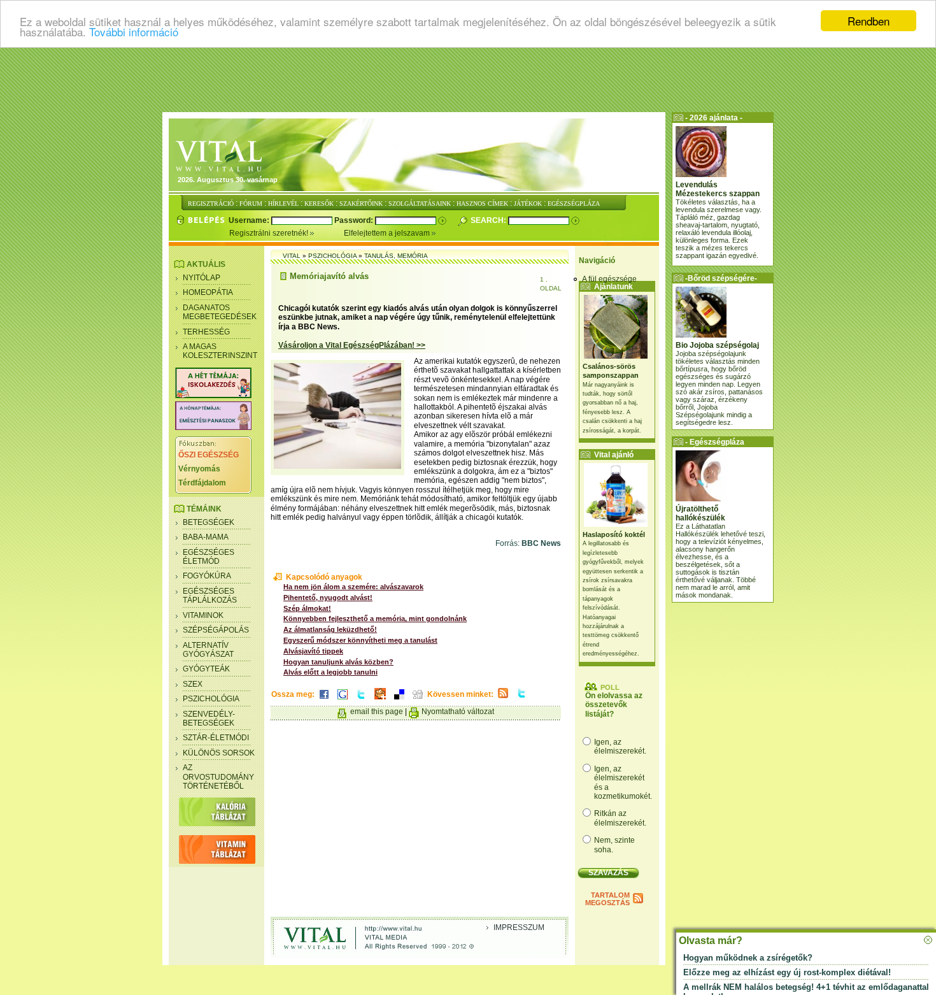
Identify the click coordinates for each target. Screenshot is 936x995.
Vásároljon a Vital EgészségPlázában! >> (351, 345)
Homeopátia (208, 292)
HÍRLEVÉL (283, 203)
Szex (192, 684)
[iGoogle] (342, 700)
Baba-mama (206, 537)
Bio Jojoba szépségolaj (717, 345)
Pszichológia (211, 698)
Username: (250, 220)
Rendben (868, 21)
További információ (133, 32)
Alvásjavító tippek (313, 651)
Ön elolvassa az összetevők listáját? (613, 705)
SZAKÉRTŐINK (361, 203)
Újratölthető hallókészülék (700, 513)
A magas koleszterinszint (220, 351)
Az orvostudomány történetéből (218, 777)
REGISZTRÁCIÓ (211, 203)
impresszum (518, 927)
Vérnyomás (199, 468)
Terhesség (206, 331)
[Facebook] (324, 700)
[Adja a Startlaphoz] (380, 700)
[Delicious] (399, 700)
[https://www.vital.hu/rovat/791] (213, 395)
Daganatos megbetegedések (220, 312)
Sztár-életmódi (216, 737)
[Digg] (417, 700)
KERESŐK (319, 203)
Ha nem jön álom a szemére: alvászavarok (353, 587)
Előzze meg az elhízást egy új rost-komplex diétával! (787, 972)
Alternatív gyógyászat (208, 650)
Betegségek (208, 522)
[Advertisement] (468, 79)
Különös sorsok (219, 752)
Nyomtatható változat (458, 711)
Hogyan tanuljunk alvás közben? (338, 662)
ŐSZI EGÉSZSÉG (208, 454)
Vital (292, 255)
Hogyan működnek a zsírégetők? (747, 958)
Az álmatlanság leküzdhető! (330, 629)
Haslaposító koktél (614, 534)
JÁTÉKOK (528, 203)
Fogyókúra (207, 575)
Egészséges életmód (208, 557)
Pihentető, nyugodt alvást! (327, 597)
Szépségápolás (216, 630)
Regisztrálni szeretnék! (269, 233)
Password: (354, 220)
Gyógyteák (206, 668)
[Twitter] (361, 700)
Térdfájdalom (202, 482)
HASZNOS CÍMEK (482, 203)
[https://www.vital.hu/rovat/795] (213, 427)
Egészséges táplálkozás (210, 596)
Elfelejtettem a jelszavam (388, 233)
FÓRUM (250, 203)
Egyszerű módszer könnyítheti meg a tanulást (360, 640)
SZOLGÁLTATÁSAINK (419, 203)
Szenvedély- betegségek (209, 718)
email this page (376, 711)
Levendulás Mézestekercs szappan (718, 189)
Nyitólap (201, 277)
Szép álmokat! (307, 608)
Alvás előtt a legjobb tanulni (330, 672)
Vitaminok (203, 615)
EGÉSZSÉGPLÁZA (574, 203)
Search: (489, 220)
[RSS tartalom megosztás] (503, 698)
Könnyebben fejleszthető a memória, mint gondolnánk (375, 618)
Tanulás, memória (396, 255)
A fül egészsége (609, 279)
